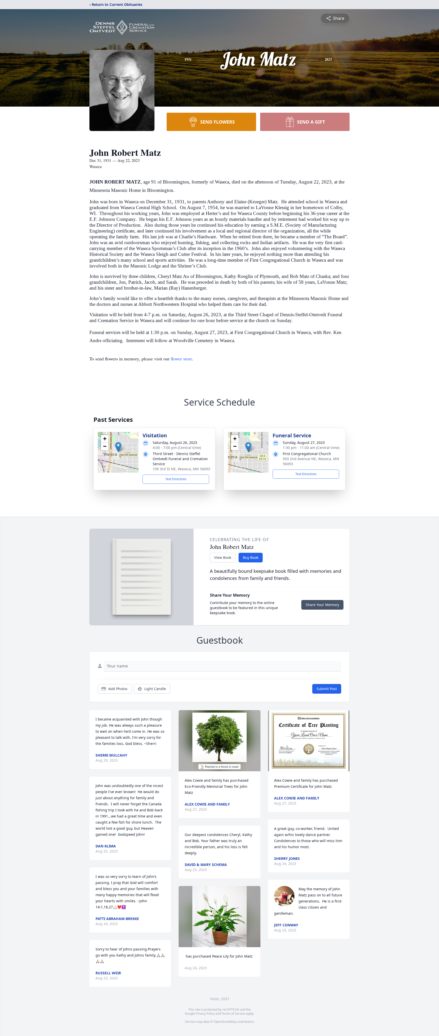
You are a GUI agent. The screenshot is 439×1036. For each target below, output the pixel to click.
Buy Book (250, 557)
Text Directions (175, 479)
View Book (222, 557)
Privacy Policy (205, 1013)
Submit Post (327, 688)
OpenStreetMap (225, 1022)
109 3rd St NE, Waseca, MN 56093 (181, 468)
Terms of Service (233, 1013)
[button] (118, 447)
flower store (181, 359)
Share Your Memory (322, 604)
